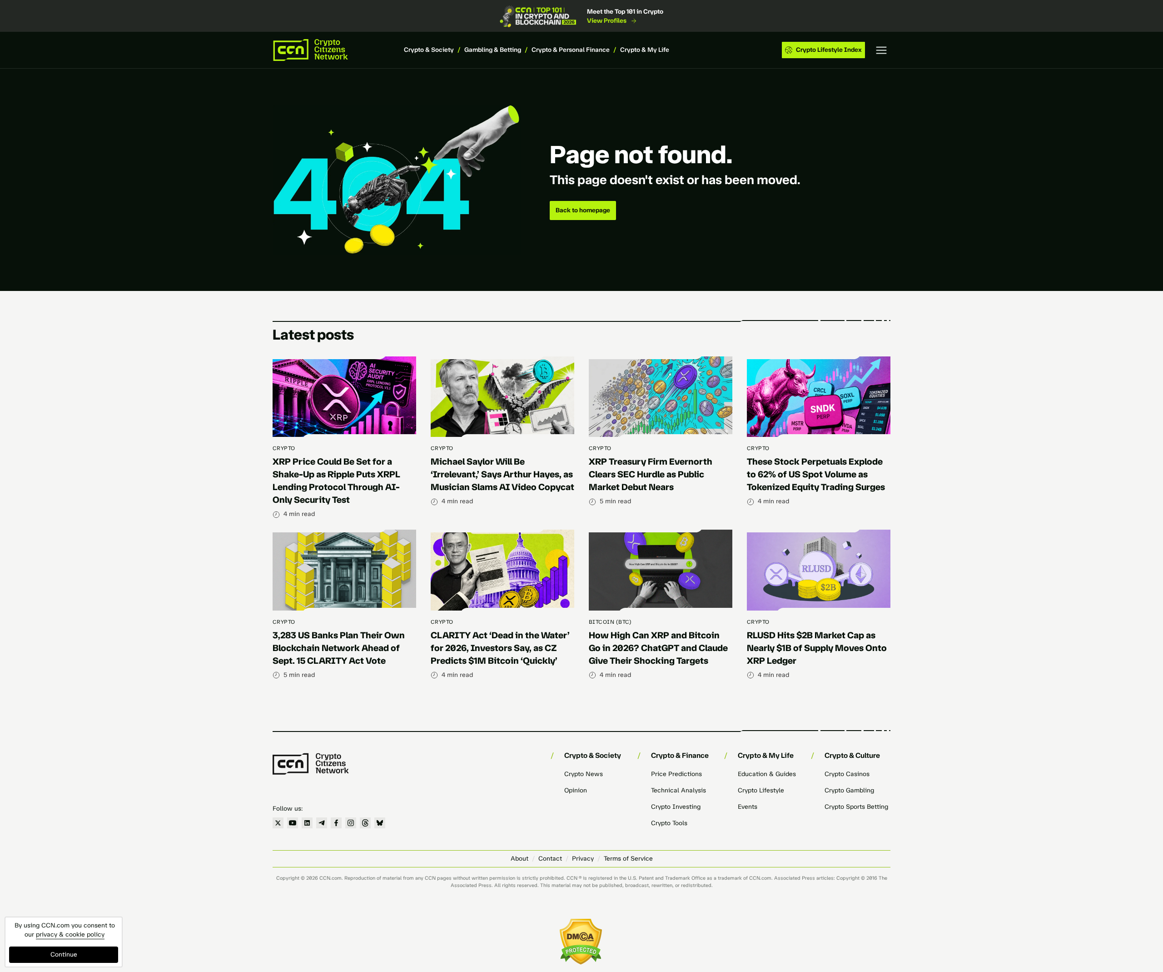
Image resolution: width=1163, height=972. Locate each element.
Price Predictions (676, 774)
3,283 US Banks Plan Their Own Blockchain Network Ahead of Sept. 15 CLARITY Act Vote (339, 648)
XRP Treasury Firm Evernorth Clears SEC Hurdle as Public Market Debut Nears (650, 474)
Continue (63, 954)
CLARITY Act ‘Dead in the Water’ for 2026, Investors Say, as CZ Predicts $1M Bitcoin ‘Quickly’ (500, 648)
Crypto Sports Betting (856, 807)
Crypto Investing (676, 807)
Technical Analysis (678, 790)
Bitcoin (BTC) (610, 622)
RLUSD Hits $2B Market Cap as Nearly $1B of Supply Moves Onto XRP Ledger (817, 648)
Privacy (583, 858)
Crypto (284, 448)
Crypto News (583, 774)
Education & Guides (767, 774)
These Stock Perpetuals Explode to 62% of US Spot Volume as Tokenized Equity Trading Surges (816, 474)
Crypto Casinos (847, 774)
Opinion (575, 790)
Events (747, 807)
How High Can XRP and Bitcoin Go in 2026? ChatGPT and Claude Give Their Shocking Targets (658, 648)
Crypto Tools (669, 823)
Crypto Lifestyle (761, 790)
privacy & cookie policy (70, 934)
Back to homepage (583, 210)
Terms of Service (628, 858)
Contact (550, 858)
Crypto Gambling (849, 790)
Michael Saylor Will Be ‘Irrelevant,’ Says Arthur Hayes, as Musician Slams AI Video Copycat (502, 474)
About (519, 858)
